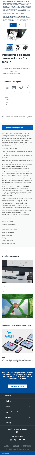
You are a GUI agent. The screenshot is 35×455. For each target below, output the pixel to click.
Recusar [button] (21, 25)
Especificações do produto (14, 127)
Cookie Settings (5, 453)
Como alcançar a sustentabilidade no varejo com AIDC (17, 325)
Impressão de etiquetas (8, 290)
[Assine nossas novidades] (17, 432)
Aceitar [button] (13, 25)
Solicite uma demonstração (17, 386)
